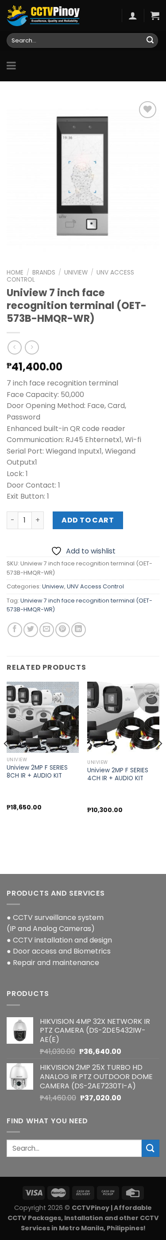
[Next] (159, 761)
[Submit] (150, 40)
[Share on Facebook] (15, 629)
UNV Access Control (95, 586)
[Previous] (6, 761)
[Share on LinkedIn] (78, 629)
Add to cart (88, 520)
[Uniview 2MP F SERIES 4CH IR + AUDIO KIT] (123, 718)
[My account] (132, 15)
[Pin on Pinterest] (62, 629)
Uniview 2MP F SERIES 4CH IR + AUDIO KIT (117, 774)
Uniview (76, 272)
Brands (43, 272)
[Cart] (155, 15)
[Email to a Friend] (46, 629)
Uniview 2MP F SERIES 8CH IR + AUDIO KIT (37, 771)
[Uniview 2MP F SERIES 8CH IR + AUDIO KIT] (43, 717)
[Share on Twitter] (30, 629)
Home (15, 272)
